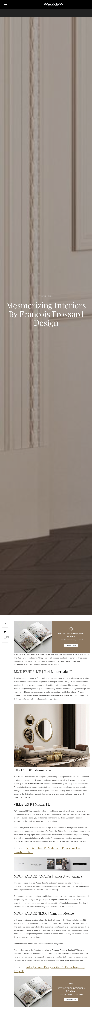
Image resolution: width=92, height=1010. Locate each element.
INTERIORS (50, 296)
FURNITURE (42, 296)
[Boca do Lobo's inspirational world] (53, 4)
